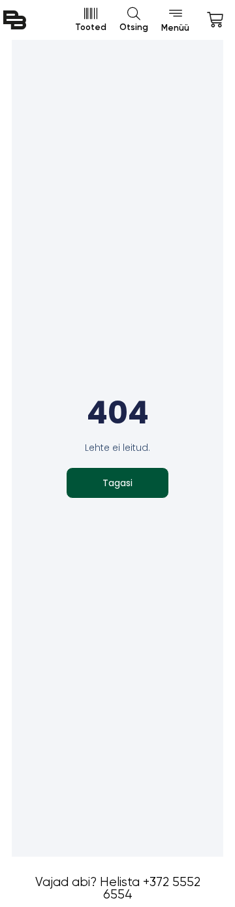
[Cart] (215, 20)
